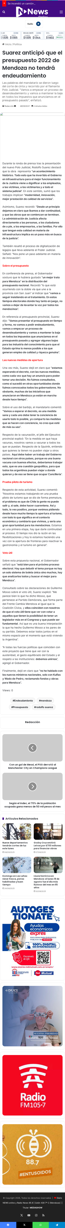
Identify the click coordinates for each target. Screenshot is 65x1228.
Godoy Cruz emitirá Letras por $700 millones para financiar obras (47, 845)
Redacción (9, 106)
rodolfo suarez (44, 707)
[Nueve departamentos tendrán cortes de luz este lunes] (16, 831)
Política (17, 44)
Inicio (8, 44)
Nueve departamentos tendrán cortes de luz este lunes (15, 845)
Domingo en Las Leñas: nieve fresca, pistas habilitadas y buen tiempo (15, 880)
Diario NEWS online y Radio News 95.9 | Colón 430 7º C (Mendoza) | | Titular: (32, 1203)
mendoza (46, 700)
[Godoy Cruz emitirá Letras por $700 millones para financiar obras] (48, 831)
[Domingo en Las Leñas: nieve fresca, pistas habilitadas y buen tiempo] (16, 865)
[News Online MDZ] (32, 12)
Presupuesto (20, 707)
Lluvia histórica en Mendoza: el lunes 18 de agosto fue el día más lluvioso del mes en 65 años (46, 881)
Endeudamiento (23, 700)
